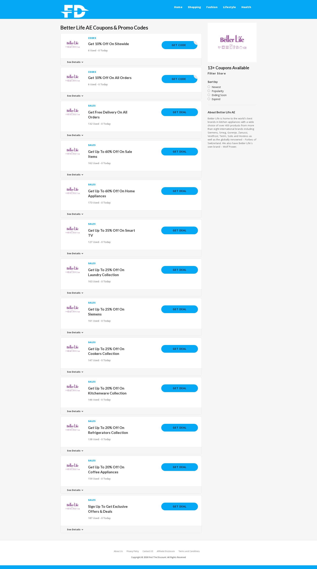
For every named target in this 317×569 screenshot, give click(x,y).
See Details (74, 62)
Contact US (148, 551)
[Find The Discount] (75, 11)
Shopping (194, 7)
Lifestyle (229, 7)
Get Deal (179, 112)
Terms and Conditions (189, 551)
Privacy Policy (133, 551)
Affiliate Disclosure (166, 551)
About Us (118, 551)
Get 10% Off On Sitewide (108, 44)
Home (178, 7)
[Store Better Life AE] (232, 42)
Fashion (211, 7)
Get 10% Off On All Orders (110, 78)
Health (246, 7)
